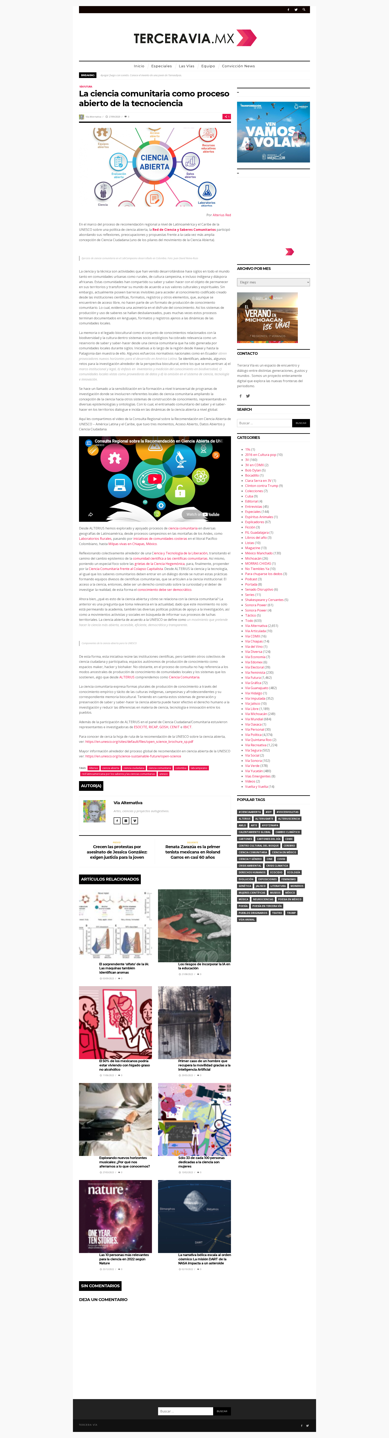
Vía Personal (254, 729)
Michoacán (253, 558)
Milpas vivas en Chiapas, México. (132, 544)
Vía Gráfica (253, 683)
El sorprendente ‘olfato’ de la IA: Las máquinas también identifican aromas (124, 968)
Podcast (251, 579)
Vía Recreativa (255, 745)
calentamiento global (255, 832)
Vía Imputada (255, 698)
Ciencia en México (284, 852)
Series (249, 594)
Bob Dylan (253, 470)
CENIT (175, 727)
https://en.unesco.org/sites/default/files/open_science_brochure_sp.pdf (139, 741)
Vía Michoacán (256, 714)
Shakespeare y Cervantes (264, 600)
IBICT (187, 727)
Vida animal (247, 919)
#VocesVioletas (287, 812)
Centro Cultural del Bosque (259, 845)
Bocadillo (252, 475)
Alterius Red (222, 215)
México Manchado (259, 553)
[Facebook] (288, 9)
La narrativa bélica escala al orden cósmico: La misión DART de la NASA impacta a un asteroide (204, 1259)
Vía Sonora (253, 760)
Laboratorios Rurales (95, 538)
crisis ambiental (250, 865)
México (290, 892)
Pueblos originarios (253, 913)
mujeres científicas (252, 892)
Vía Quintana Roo (258, 740)
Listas (249, 543)
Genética (245, 886)
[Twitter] (296, 9)
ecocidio (276, 872)
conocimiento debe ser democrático (164, 589)
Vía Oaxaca (253, 724)
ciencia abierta (110, 768)
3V (247, 460)
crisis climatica (277, 865)
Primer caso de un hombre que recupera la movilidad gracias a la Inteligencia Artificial (204, 1065)
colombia (180, 768)
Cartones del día (268, 839)
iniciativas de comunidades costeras (160, 538)
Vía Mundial (254, 719)
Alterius (93, 768)
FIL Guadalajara (257, 532)
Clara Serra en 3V (258, 480)
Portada (251, 584)
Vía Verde (252, 765)
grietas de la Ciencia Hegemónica (160, 563)
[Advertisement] (273, 210)
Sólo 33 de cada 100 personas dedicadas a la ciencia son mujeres (201, 1162)
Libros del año (256, 537)
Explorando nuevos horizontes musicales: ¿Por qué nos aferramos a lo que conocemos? (124, 1162)
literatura (278, 886)
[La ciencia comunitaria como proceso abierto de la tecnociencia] (155, 167)
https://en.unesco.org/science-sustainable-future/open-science (133, 756)
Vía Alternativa (93, 116)
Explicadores (254, 522)
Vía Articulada (255, 631)
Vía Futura (85, 86)
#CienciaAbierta (250, 812)
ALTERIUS (127, 677)
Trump (291, 913)
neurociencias (263, 899)
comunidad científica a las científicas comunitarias (170, 558)
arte (254, 825)
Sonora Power (256, 605)
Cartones (245, 839)
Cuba (249, 496)
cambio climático (288, 832)
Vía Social (252, 755)
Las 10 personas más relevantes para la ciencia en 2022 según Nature (124, 1259)
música (243, 899)
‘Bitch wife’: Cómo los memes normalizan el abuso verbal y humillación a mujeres (145, 75)
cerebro (289, 845)
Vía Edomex (254, 662)
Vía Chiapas (254, 641)
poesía (243, 906)
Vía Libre (252, 709)
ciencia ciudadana (134, 768)
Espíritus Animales (259, 517)
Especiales (253, 511)
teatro (277, 913)
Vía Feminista (255, 672)
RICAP (153, 727)
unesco (163, 774)
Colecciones (254, 491)
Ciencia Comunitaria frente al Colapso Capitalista (126, 569)
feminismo (288, 879)
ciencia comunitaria (183, 528)
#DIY (269, 812)
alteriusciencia (289, 818)
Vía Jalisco (252, 703)
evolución (246, 879)
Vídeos (250, 781)
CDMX (289, 839)
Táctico (250, 615)
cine (270, 859)
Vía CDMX (252, 636)
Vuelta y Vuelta (256, 786)
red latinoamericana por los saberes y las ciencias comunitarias (118, 774)
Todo (249, 620)
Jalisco (261, 886)
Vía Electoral (254, 667)
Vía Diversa (253, 651)
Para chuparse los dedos (263, 574)
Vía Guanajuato (256, 688)
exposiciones (267, 879)
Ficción (250, 527)
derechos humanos (252, 872)
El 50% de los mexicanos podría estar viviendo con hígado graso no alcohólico (124, 1065)
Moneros (297, 886)
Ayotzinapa (270, 825)
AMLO (242, 825)
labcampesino (199, 768)
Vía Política (253, 734)
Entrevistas (253, 506)
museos (275, 892)
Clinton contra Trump (261, 485)
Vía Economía (255, 657)
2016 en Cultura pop (260, 454)
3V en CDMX (254, 465)
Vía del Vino (254, 646)
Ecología (293, 872)
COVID (281, 859)
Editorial (251, 501)
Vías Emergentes (258, 776)
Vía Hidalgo (253, 693)
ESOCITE (140, 727)
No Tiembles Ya (257, 569)
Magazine (252, 548)
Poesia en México (289, 899)
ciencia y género (250, 859)
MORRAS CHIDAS (258, 563)
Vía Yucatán (254, 771)
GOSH (163, 727)
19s (247, 449)
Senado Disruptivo (259, 589)
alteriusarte (264, 818)
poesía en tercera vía (267, 906)
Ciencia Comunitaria (183, 677)
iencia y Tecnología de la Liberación (180, 553)
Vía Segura (253, 750)
